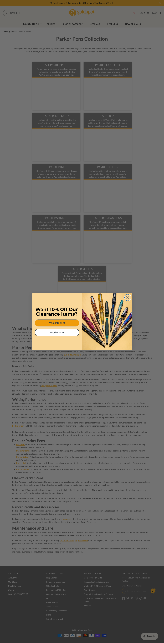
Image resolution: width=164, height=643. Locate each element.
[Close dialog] (128, 297)
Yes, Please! (57, 323)
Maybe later (57, 332)
